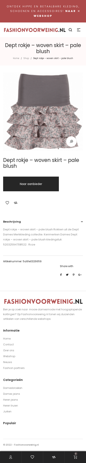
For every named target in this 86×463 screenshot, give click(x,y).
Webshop (9, 356)
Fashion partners (14, 368)
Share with (66, 266)
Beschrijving (12, 222)
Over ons (8, 350)
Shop (26, 58)
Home (16, 58)
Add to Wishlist (7, 203)
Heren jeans (10, 399)
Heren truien (10, 405)
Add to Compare (15, 203)
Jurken (7, 411)
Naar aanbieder (31, 184)
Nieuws (7, 362)
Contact (8, 344)
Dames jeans (11, 394)
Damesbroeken (12, 388)
